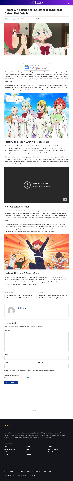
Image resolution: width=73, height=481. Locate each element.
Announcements (9, 449)
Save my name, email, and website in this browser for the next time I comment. (30, 370)
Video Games (52, 452)
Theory (28, 454)
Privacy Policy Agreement (12, 375)
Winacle (33, 475)
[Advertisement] (36, 397)
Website (40, 362)
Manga (6, 454)
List (5, 452)
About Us (12, 471)
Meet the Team (47, 471)
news (31, 19)
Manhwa (29, 447)
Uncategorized (53, 449)
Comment (8, 330)
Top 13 (50, 447)
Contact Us (20, 471)
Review (28, 452)
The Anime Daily (11, 475)
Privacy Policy (31, 378)
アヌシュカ (12, 19)
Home (5, 471)
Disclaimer (28, 471)
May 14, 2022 (21, 19)
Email (6, 362)
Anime (28, 19)
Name (6, 354)
